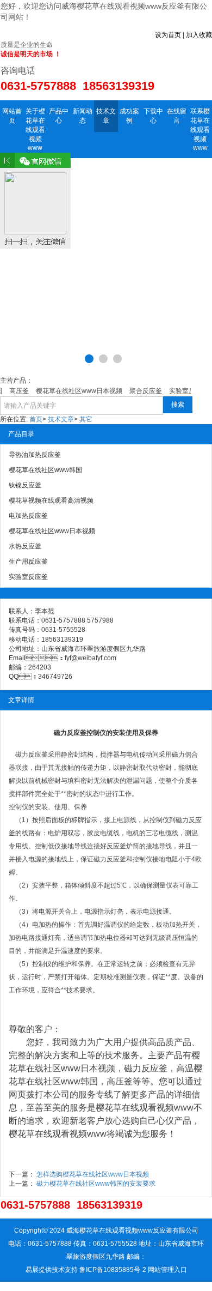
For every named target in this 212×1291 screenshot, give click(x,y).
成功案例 (129, 115)
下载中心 (153, 115)
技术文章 (106, 115)
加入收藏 (199, 35)
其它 (85, 419)
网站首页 (12, 115)
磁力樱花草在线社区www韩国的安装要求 (95, 1183)
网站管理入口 (167, 1270)
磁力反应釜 (31, 754)
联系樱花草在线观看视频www (200, 129)
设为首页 (168, 35)
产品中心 (58, 115)
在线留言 (176, 115)
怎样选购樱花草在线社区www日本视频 (92, 1174)
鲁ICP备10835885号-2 (112, 1270)
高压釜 (120, 1081)
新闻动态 (82, 115)
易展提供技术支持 (52, 1270)
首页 (35, 419)
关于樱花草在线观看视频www (35, 129)
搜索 (177, 404)
